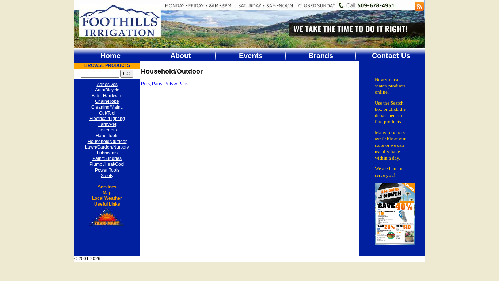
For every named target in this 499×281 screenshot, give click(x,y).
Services (107, 187)
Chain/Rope (107, 101)
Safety (107, 175)
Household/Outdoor (107, 141)
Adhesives (107, 84)
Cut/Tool (107, 113)
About (180, 56)
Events (251, 56)
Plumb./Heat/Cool (107, 164)
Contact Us (391, 56)
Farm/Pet (107, 124)
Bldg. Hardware (107, 95)
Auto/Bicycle (107, 90)
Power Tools (107, 170)
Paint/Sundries (107, 158)
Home (110, 56)
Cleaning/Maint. (107, 107)
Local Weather (107, 198)
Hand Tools (107, 135)
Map (107, 192)
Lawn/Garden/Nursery (107, 147)
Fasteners (107, 129)
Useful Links (107, 204)
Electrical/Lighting (107, 118)
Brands (320, 56)
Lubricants (107, 153)
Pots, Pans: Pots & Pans (164, 83)
